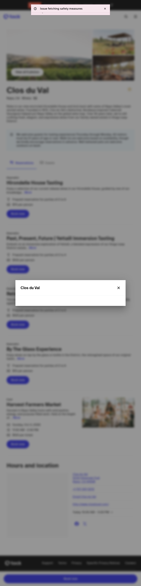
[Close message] (105, 8)
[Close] (119, 288)
